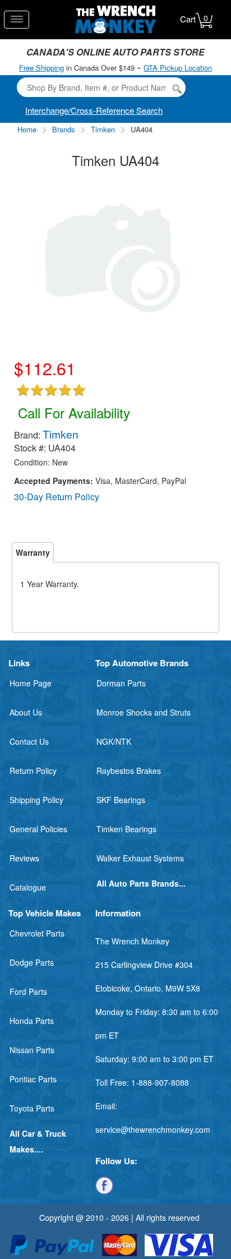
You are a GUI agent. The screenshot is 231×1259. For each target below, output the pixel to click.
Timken (103, 129)
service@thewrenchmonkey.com (152, 1129)
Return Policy (33, 770)
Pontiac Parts (33, 1079)
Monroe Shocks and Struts (143, 712)
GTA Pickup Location (178, 67)
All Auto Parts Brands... (141, 883)
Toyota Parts (32, 1108)
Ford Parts (28, 991)
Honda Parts (32, 1020)
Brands (63, 129)
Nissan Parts (32, 1049)
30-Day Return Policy (56, 496)
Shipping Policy (36, 799)
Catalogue (28, 887)
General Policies (38, 828)
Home (26, 129)
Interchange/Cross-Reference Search (94, 110)
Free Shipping (41, 67)
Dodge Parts (32, 962)
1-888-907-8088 (160, 1082)
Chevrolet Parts (37, 933)
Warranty (33, 552)
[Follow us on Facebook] (104, 1184)
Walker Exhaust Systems (140, 858)
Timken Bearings (126, 828)
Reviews (24, 858)
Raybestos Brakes (128, 770)
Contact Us (29, 741)
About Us (26, 712)
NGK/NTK (113, 741)
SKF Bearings (120, 799)
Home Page (31, 683)
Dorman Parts (121, 683)
